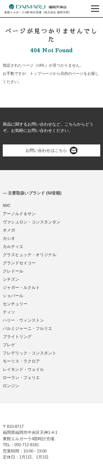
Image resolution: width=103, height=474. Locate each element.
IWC (7, 205)
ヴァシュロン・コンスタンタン (31, 222)
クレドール (13, 271)
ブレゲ (9, 344)
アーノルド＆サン (19, 213)
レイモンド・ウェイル (23, 369)
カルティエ (13, 246)
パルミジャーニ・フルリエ (27, 328)
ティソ (9, 312)
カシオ (9, 238)
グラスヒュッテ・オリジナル (29, 254)
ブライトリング (17, 336)
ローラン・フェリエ (21, 377)
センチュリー (15, 303)
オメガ (9, 230)
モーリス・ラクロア (21, 361)
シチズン (11, 279)
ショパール (13, 295)
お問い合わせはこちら (46, 150)
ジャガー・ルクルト (21, 287)
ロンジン (11, 385)
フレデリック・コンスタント (29, 353)
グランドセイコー (19, 262)
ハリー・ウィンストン (23, 320)
